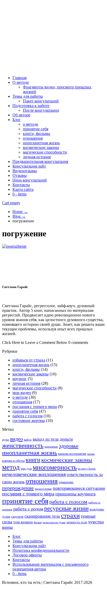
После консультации (41, 110)
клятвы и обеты (13, 461)
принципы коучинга (75, 493)
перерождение (18, 488)
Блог (16, 119)
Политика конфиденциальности (40, 550)
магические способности (45, 152)
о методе (30, 124)
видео (16, 439)
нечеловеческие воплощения (34, 474)
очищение (66, 482)
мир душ (26, 468)
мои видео (21, 392)
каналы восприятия (72, 454)
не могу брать (87, 468)
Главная (19, 77)
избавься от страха (28, 360)
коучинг (19, 378)
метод (11, 467)
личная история (37, 157)
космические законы (41, 147)
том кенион (23, 522)
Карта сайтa (23, 189)
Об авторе (21, 115)
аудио (5, 439)
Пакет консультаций (41, 101)
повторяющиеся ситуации (79, 488)
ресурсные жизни (66, 508)
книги (33, 459)
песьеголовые (43, 488)
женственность (22, 445)
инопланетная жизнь (41, 143)
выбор (28, 439)
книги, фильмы (36, 133)
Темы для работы (27, 96)
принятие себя (35, 129)
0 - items (19, 194)
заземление (51, 446)
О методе (20, 82)
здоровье (68, 446)
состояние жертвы (28, 420)
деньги (66, 439)
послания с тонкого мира (34, 406)
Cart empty (11, 203)
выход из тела (46, 439)
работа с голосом (27, 416)
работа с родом (28, 508)
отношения (33, 138)
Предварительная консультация (40, 161)
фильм (38, 522)
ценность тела (76, 522)
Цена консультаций (29, 180)
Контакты (21, 185)
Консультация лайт (29, 166)
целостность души (54, 522)
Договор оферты (27, 555)
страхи (70, 515)
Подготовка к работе (30, 105)
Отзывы (19, 175)
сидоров (17, 516)
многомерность (55, 467)
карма (91, 453)
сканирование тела (42, 516)
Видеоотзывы (24, 171)
